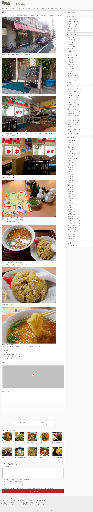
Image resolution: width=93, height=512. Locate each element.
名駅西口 (71, 214)
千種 (70, 174)
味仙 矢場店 (30, 442)
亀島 (70, 165)
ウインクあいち (72, 229)
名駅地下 (71, 212)
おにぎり (71, 78)
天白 (70, 180)
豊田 (70, 198)
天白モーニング (72, 122)
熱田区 (70, 189)
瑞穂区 (70, 192)
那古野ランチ (72, 24)
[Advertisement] (18, 407)
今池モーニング (73, 107)
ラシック (71, 241)
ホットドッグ (72, 82)
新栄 (70, 167)
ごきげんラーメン (31, 457)
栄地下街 (71, 238)
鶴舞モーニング (73, 120)
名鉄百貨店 (72, 227)
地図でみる (54, 8)
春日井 (24, 8)
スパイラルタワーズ (74, 225)
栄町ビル (71, 245)
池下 (69, 171)
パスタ (70, 42)
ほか (47, 8)
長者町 (70, 147)
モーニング (5, 8)
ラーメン (46, 15)
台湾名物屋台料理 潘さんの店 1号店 (20, 457)
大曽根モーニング (73, 111)
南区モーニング (73, 125)
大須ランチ (72, 31)
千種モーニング (73, 104)
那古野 (70, 156)
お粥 (70, 73)
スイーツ (71, 46)
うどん (70, 53)
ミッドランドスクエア (75, 221)
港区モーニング (73, 127)
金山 (70, 178)
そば (70, 57)
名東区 (70, 243)
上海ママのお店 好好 (57, 457)
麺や (41, 457)
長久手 (70, 203)
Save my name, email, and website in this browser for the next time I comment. (29, 488)
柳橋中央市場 (72, 234)
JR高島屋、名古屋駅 (74, 218)
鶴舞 (70, 176)
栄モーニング (72, 98)
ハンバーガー (72, 64)
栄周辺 (71, 154)
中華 (50, 15)
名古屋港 (71, 183)
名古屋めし (61, 15)
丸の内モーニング (73, 100)
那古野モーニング (73, 113)
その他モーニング (73, 93)
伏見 (70, 145)
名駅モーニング (73, 95)
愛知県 (71, 140)
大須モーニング (73, 116)
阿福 (3, 442)
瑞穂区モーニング (73, 131)
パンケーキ (72, 75)
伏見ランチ (72, 26)
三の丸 (70, 151)
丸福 (3, 457)
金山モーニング (73, 118)
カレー (70, 49)
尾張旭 (70, 200)
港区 (70, 187)
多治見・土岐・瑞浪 (33, 8)
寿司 (70, 60)
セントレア (71, 209)
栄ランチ (71, 28)
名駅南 (70, 216)
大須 (70, 163)
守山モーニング (73, 133)
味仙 (41, 442)
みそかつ (71, 51)
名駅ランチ (33, 15)
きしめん (71, 71)
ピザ (70, 66)
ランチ (12, 8)
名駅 (70, 142)
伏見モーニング (73, 102)
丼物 (70, 44)
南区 (70, 185)
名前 (3, 485)
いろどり (17, 442)
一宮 (69, 205)
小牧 (69, 207)
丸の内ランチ (72, 22)
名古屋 (18, 8)
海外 (42, 8)
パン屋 (70, 69)
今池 (70, 169)
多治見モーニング (73, 91)
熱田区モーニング (73, 129)
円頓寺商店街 (72, 158)
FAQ (60, 8)
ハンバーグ (72, 80)
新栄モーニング (73, 109)
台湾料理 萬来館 (56, 442)
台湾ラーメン (54, 15)
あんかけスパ (72, 55)
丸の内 (71, 149)
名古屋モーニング (74, 89)
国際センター (27, 15)
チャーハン (41, 15)
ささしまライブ (72, 236)
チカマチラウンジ (73, 232)
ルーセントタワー (73, 223)
